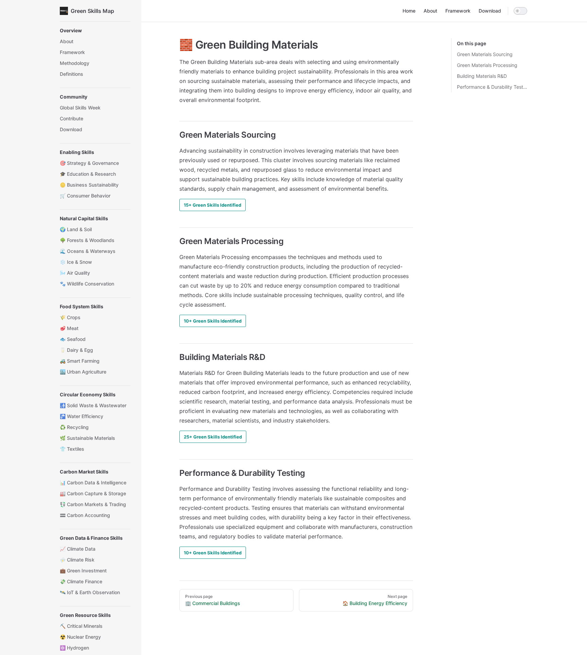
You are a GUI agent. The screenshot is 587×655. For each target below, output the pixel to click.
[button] (95, 30)
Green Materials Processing (487, 65)
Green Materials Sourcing (485, 54)
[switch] (520, 11)
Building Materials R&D (482, 76)
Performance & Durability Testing (492, 87)
